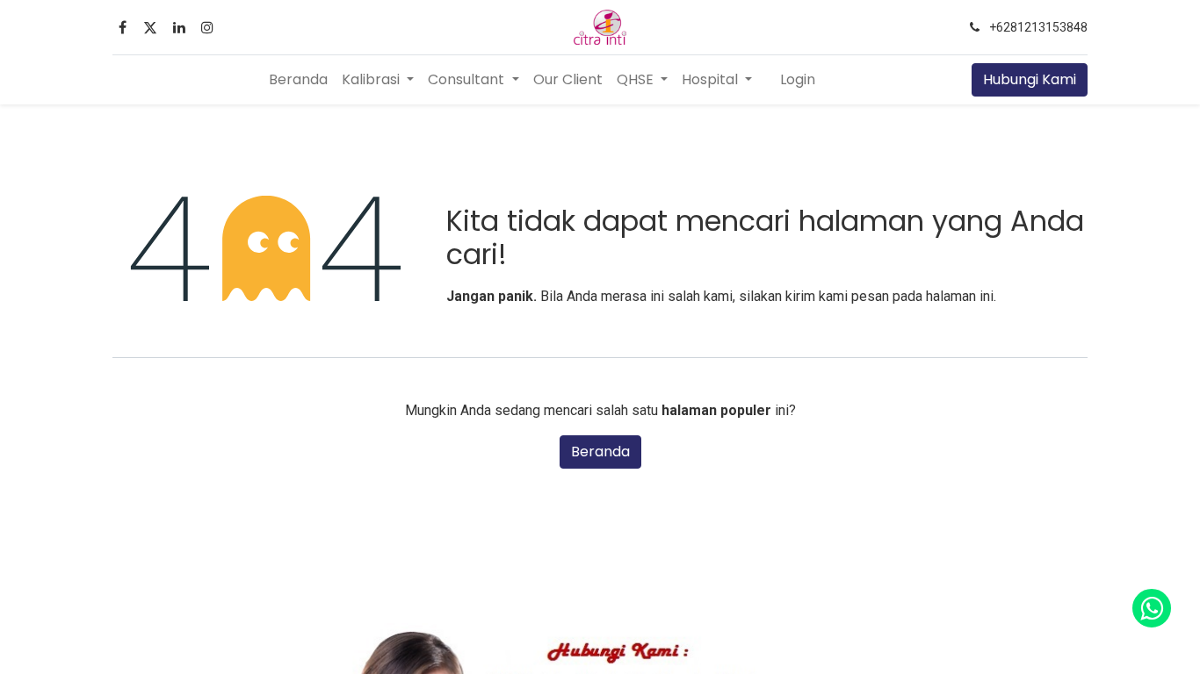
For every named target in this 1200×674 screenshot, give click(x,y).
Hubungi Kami (1029, 79)
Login (797, 79)
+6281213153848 (1038, 27)
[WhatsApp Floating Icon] (1152, 608)
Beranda (600, 451)
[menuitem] (298, 79)
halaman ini (960, 296)
